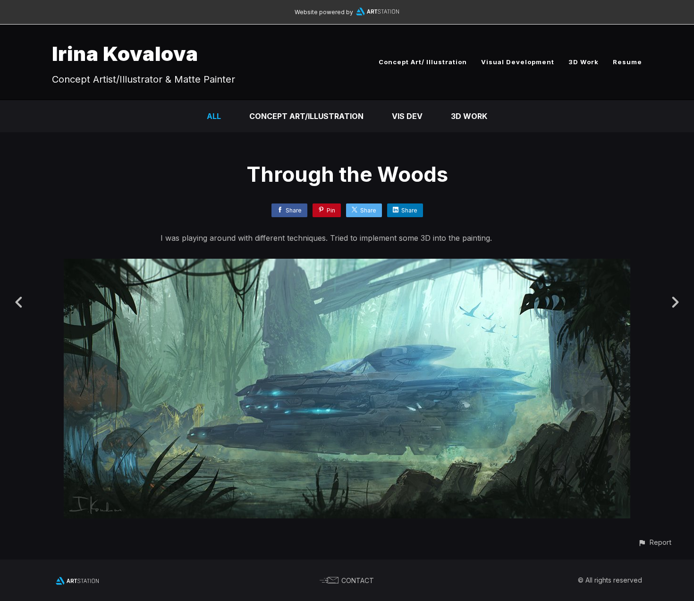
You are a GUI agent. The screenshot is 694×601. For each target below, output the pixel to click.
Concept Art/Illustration (306, 116)
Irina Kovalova (125, 54)
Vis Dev (407, 116)
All (214, 116)
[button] (654, 542)
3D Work (583, 62)
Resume (627, 62)
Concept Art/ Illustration (423, 62)
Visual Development (517, 62)
